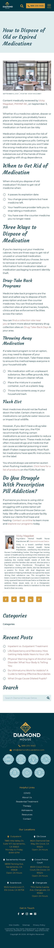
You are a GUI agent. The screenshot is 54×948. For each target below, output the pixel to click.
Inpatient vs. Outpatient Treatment (28, 646)
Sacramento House (15, 859)
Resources (27, 814)
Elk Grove (41, 836)
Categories (9, 624)
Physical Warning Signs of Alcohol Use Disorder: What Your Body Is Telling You (29, 662)
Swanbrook (15, 883)
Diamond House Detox (39, 541)
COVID (27, 793)
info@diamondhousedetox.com (28, 750)
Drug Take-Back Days (36, 327)
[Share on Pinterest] (39, 599)
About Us (27, 797)
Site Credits (14, 925)
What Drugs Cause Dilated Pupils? (27, 678)
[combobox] (27, 628)
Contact (27, 819)
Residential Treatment (27, 801)
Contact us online (22, 520)
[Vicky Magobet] (9, 549)
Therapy (27, 806)
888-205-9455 (37, 6)
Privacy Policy (39, 925)
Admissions (27, 810)
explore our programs (20, 523)
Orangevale (41, 883)
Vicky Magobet (25, 535)
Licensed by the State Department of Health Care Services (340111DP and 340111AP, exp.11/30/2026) (27, 929)
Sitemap (26, 925)
